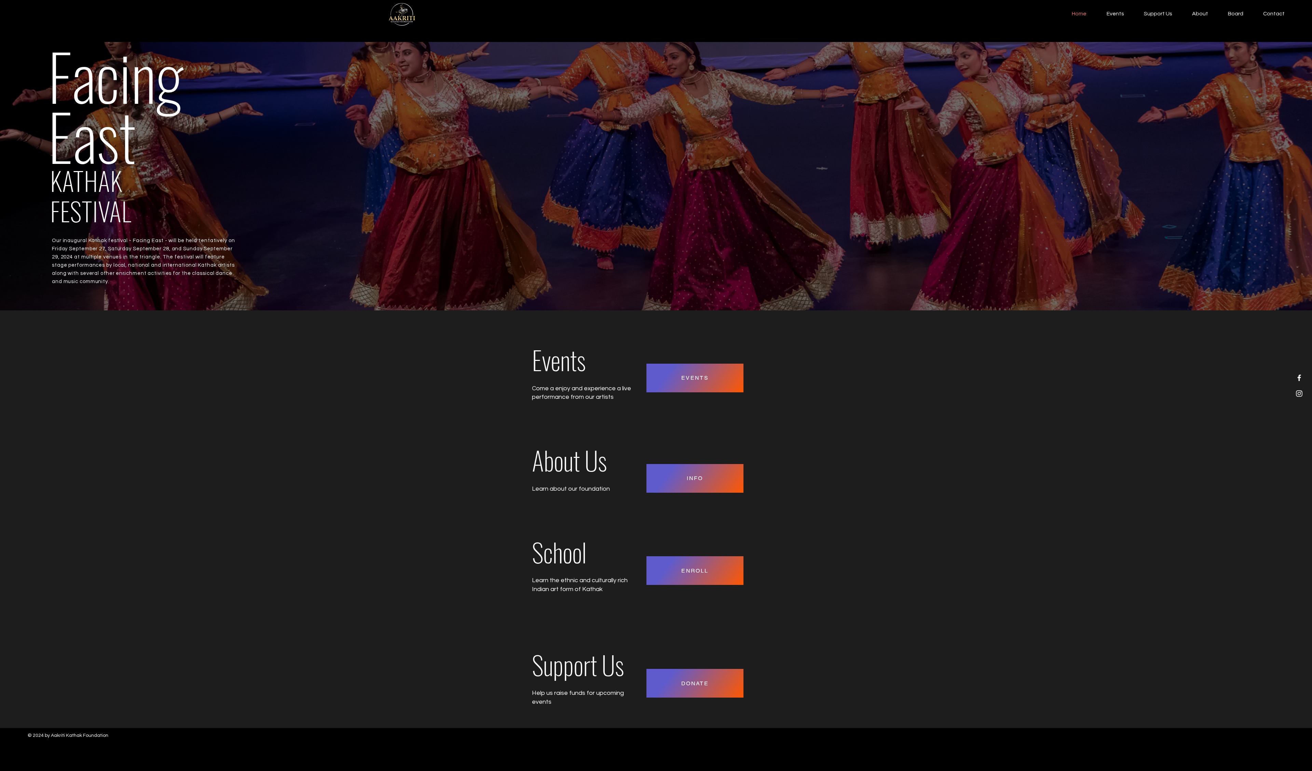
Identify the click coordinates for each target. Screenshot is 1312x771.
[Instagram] (1299, 393)
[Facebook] (1299, 378)
